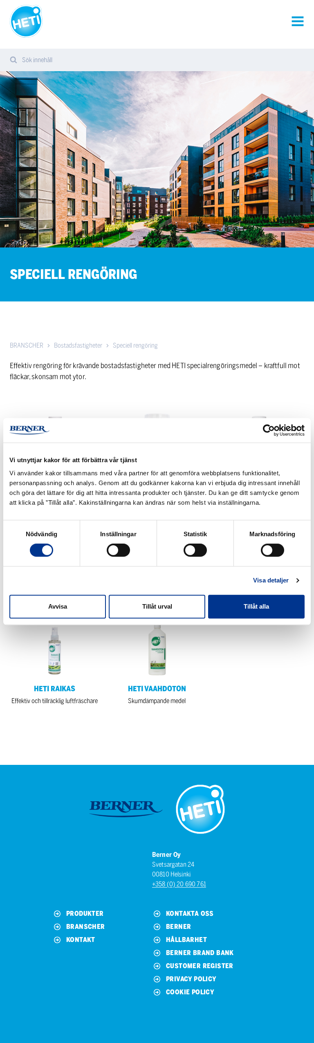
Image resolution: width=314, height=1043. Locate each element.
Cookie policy (190, 992)
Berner (178, 927)
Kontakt (80, 940)
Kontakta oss (190, 913)
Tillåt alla (256, 606)
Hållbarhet (186, 940)
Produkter (85, 913)
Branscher (85, 927)
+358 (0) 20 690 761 (179, 884)
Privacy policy (191, 979)
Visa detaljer (271, 580)
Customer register (199, 966)
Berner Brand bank (200, 953)
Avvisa (57, 606)
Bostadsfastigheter (78, 345)
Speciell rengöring (135, 345)
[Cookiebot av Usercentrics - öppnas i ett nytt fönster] (269, 430)
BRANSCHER (26, 345)
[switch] (118, 550)
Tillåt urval (157, 606)
